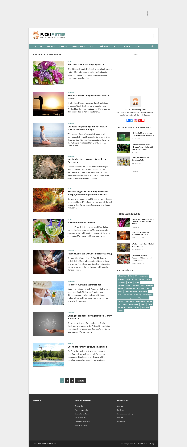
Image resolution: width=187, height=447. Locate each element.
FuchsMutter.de (50, 444)
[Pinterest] (139, 120)
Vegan (150, 304)
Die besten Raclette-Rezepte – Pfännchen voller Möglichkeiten (142, 257)
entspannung (143, 276)
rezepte (120, 301)
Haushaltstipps (130, 288)
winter (130, 307)
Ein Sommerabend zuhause (81, 222)
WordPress (141, 444)
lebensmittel (128, 295)
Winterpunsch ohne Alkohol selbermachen (143, 245)
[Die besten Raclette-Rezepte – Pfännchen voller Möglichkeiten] (123, 256)
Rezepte (117, 46)
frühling (141, 279)
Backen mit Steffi (81, 425)
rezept (146, 298)
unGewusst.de (80, 418)
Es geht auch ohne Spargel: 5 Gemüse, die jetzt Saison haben (143, 221)
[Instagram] (135, 120)
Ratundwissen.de (81, 410)
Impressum (121, 422)
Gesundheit (63, 46)
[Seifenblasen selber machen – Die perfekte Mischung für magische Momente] (123, 145)
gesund (137, 282)
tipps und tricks (133, 304)
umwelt (143, 304)
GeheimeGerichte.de (82, 422)
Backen (130, 276)
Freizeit (92, 46)
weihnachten (122, 307)
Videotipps (137, 46)
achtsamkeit (122, 276)
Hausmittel (140, 288)
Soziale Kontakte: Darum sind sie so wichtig (90, 253)
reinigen (139, 298)
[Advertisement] (51, 420)
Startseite (39, 46)
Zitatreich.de (79, 406)
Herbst (149, 288)
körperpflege (143, 291)
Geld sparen (121, 282)
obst (119, 298)
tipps (125, 304)
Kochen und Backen (131, 291)
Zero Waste (145, 307)
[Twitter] (131, 120)
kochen (120, 291)
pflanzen (125, 298)
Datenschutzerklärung (125, 414)
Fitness (134, 279)
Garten (148, 279)
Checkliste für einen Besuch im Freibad (87, 346)
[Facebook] (128, 120)
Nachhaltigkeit (78, 46)
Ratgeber (71, 156)
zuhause (120, 310)
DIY (136, 276)
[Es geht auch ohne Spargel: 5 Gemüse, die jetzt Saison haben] (123, 219)
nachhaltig (137, 295)
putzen (132, 298)
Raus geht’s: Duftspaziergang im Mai (86, 64)
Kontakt (120, 418)
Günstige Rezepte (147, 285)
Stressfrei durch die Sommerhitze (84, 284)
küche (120, 295)
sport (119, 304)
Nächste (80, 381)
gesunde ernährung (124, 285)
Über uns (120, 406)
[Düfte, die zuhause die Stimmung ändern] (123, 158)
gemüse (130, 282)
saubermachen (129, 301)
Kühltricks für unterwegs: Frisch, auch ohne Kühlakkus (143, 134)
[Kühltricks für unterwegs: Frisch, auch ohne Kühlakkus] (123, 133)
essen (128, 279)
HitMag (151, 444)
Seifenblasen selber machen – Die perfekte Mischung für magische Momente (143, 147)
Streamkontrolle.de (82, 414)
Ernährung (103, 46)
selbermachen (140, 301)
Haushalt (51, 46)
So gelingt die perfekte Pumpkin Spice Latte (140, 233)
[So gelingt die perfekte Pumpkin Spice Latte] (123, 232)
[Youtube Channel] (142, 120)
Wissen (127, 46)
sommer (149, 301)
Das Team (120, 410)
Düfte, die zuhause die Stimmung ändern (140, 159)
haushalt (120, 288)
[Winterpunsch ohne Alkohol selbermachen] (123, 244)
